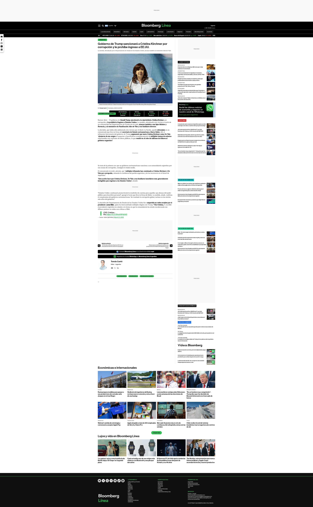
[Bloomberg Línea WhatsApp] (196, 109)
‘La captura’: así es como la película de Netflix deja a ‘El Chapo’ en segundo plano (111, 460)
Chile (129, 490)
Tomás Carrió (103, 108)
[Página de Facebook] (99, 480)
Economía (160, 481)
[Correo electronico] (112, 268)
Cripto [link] (141, 31)
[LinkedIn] (118, 268)
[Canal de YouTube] (107, 480)
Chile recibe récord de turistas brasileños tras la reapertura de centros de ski (201, 425)
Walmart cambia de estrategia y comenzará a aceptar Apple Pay (109, 424)
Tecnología (190, 486)
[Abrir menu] (99, 26)
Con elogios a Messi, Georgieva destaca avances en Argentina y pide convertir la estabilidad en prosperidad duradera (192, 244)
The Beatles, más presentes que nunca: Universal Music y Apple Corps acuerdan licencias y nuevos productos (201, 460)
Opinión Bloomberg (184, 322)
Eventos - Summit (192, 493)
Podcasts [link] (188, 31)
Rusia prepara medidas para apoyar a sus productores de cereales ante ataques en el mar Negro (157, 246)
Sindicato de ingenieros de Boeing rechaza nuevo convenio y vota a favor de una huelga (141, 394)
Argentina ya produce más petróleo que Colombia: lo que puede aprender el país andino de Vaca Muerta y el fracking (191, 92)
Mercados (160, 483)
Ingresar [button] (213, 25)
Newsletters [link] (117, 31)
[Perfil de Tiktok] (119, 480)
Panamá (130, 494)
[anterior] (99, 245)
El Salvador (130, 499)
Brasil (129, 483)
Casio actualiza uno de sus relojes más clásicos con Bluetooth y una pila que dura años (141, 460)
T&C (189, 487)
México (129, 484)
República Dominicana (133, 500)
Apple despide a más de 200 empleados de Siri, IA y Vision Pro (141, 424)
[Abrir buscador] (102, 26)
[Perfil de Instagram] (111, 480)
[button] (1, 36)
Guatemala (130, 501)
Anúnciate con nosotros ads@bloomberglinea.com (200, 496)
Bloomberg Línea (133, 276)
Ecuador (130, 493)
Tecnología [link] (160, 31)
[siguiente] (171, 245)
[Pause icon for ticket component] (99, 36)
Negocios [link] (180, 31)
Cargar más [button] (156, 432)
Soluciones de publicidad (194, 499)
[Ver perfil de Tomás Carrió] (104, 265)
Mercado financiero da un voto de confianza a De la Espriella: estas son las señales (171, 425)
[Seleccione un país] (115, 26)
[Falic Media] (205, 28)
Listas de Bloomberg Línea (164, 491)
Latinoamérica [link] (150, 31)
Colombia (130, 487)
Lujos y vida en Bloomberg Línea (118, 436)
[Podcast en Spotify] (123, 480)
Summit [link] (134, 31)
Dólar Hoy (160, 484)
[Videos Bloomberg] (196, 345)
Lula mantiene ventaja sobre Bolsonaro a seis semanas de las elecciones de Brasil (171, 394)
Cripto (159, 487)
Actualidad (160, 486)
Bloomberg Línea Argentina (147, 276)
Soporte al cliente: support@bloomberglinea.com (199, 497)
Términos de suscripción (193, 484)
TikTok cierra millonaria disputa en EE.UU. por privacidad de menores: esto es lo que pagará (112, 245)
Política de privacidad (193, 483)
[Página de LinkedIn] (115, 480)
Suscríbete (190, 481)
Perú (129, 491)
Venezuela (130, 489)
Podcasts (160, 490)
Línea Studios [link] (170, 31)
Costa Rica (130, 497)
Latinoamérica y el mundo (134, 481)
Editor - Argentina (116, 264)
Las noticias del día (122, 276)
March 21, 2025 (119, 217)
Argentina (102, 40)
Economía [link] (209, 31)
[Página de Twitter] (103, 480)
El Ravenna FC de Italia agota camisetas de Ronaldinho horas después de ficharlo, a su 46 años (171, 460)
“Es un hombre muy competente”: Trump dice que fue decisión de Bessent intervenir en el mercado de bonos (199, 395)
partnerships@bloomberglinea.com (196, 495)
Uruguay (130, 496)
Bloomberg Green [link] (199, 31)
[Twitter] (115, 268)
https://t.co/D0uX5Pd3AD (116, 214)
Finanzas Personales (163, 489)
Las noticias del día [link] (105, 31)
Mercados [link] (126, 31)
